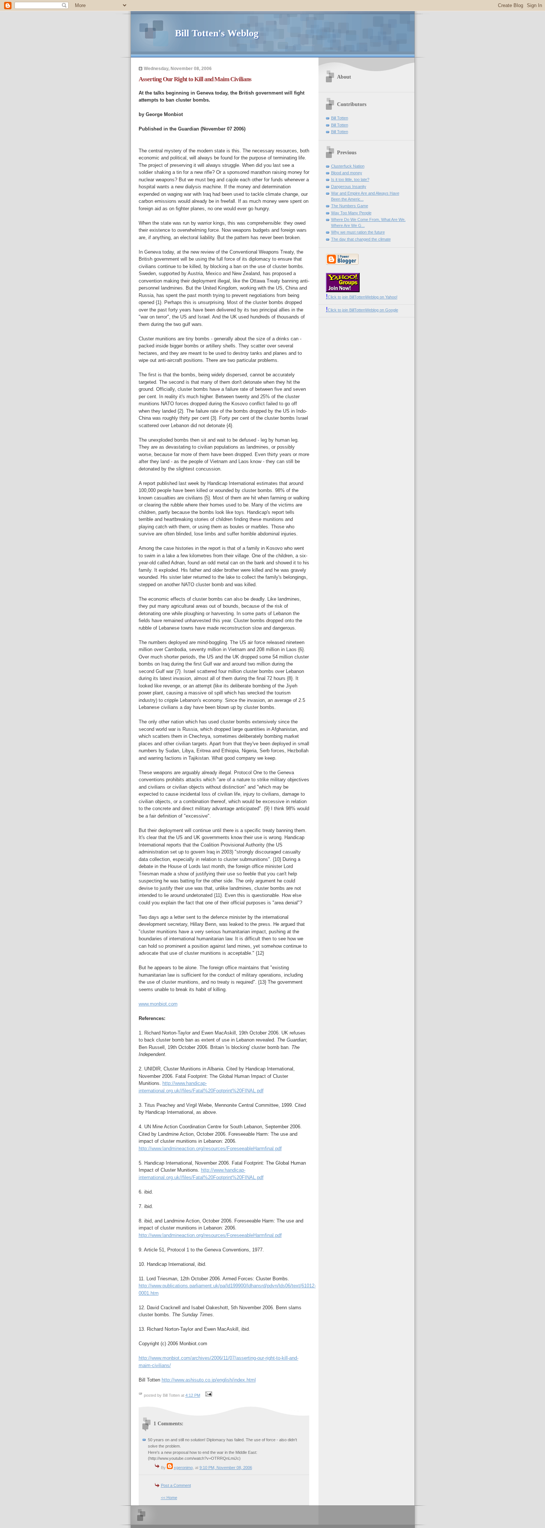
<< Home (169, 1497)
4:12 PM (192, 1395)
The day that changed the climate (361, 239)
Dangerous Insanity (348, 186)
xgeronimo (183, 1467)
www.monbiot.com (158, 1004)
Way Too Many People (351, 213)
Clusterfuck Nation (347, 166)
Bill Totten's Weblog (216, 33)
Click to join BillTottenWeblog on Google (362, 310)
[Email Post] (208, 1395)
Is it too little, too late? (350, 179)
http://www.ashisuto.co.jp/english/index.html (209, 1380)
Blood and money (346, 173)
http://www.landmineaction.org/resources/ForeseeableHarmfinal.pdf (210, 1148)
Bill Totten (339, 118)
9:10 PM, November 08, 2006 (225, 1467)
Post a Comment (176, 1485)
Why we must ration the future (358, 232)
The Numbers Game (349, 206)
